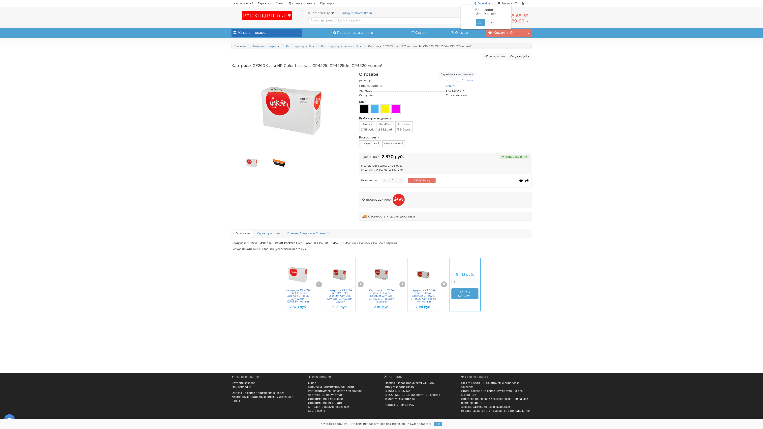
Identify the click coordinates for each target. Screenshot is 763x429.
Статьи (420, 32)
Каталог (252, 32)
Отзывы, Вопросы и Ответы (308, 233)
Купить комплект (465, 294)
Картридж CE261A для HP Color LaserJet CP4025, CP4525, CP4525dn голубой (339, 296)
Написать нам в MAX (399, 405)
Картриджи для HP (299, 46)
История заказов (243, 383)
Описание (242, 233)
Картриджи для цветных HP (340, 46)
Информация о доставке (325, 399)
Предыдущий (495, 56)
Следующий (519, 56)
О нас (280, 3)
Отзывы (461, 32)
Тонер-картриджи (265, 46)
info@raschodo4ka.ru (357, 13)
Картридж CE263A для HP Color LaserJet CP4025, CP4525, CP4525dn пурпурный (423, 296)
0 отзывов (467, 80)
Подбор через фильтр (355, 32)
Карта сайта (316, 411)
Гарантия (264, 3)
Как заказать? (243, 3)
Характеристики (268, 233)
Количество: (370, 180)
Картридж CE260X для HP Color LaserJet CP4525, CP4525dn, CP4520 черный (298, 296)
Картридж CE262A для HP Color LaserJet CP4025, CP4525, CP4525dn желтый (381, 296)
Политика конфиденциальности (331, 387)
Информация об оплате (325, 403)
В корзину (422, 180)
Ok (438, 424)
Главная (240, 46)
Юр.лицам (327, 3)
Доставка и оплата (302, 3)
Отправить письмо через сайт (329, 407)
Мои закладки (241, 387)
